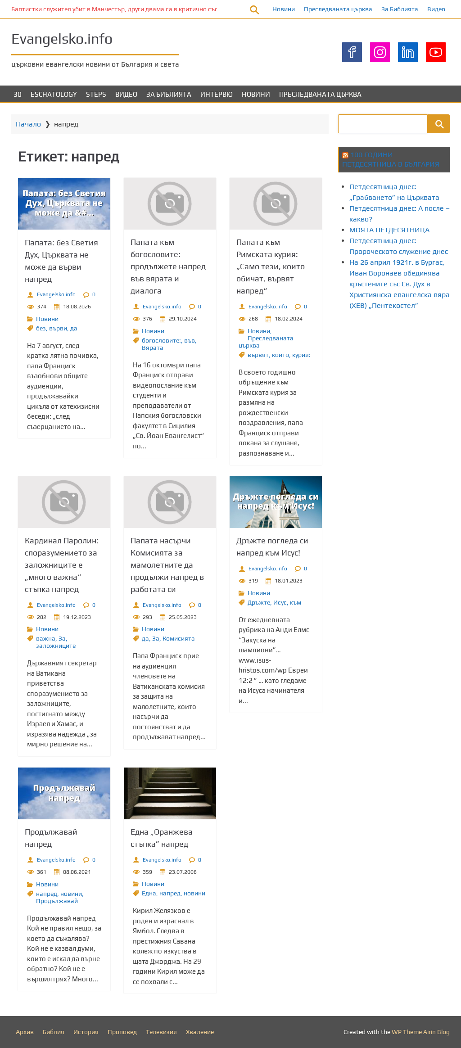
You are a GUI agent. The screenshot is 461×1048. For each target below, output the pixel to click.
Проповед (122, 1031)
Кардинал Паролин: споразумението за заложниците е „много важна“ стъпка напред (62, 565)
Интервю (216, 94)
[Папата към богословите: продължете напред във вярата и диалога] (170, 204)
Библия (53, 1031)
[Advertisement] (399, 388)
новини (71, 893)
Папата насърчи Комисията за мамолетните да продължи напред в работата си (167, 565)
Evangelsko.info (62, 38)
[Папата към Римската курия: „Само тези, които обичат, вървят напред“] (276, 204)
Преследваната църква (338, 9)
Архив (25, 1031)
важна (45, 638)
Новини (283, 9)
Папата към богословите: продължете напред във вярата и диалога (168, 266)
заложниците (56, 645)
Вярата (152, 347)
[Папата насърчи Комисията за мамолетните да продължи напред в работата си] (170, 502)
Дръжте (259, 602)
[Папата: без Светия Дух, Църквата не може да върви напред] (64, 204)
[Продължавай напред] (64, 793)
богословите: (161, 340)
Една (149, 893)
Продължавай (57, 900)
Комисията (179, 638)
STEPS (96, 94)
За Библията (399, 9)
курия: (301, 354)
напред (46, 893)
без (41, 328)
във (189, 340)
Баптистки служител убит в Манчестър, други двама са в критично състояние (125, 9)
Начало (28, 124)
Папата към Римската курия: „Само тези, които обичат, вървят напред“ (270, 266)
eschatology (54, 94)
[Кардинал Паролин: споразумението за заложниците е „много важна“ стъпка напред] (64, 502)
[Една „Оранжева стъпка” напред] (170, 793)
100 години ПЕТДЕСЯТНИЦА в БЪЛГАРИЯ (390, 159)
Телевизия (161, 1031)
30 (18, 94)
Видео (436, 9)
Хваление (200, 1031)
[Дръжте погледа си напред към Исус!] (276, 502)
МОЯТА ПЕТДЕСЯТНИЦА (389, 230)
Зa (62, 638)
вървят (258, 354)
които (280, 354)
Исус (280, 602)
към (295, 602)
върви (58, 328)
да (73, 328)
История (86, 1031)
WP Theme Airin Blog (421, 1031)
